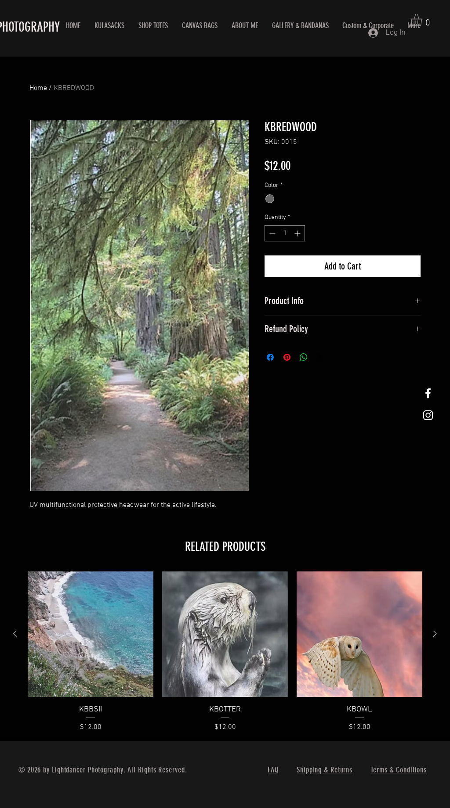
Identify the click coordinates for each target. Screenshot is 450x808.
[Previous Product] (15, 633)
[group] (225, 652)
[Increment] (298, 233)
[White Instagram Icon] (428, 415)
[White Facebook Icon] (428, 393)
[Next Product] (435, 633)
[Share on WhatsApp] (303, 357)
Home (38, 88)
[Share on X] (320, 357)
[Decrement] (271, 233)
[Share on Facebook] (270, 357)
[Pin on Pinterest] (287, 357)
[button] (423, 20)
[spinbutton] (285, 233)
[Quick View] (90, 634)
